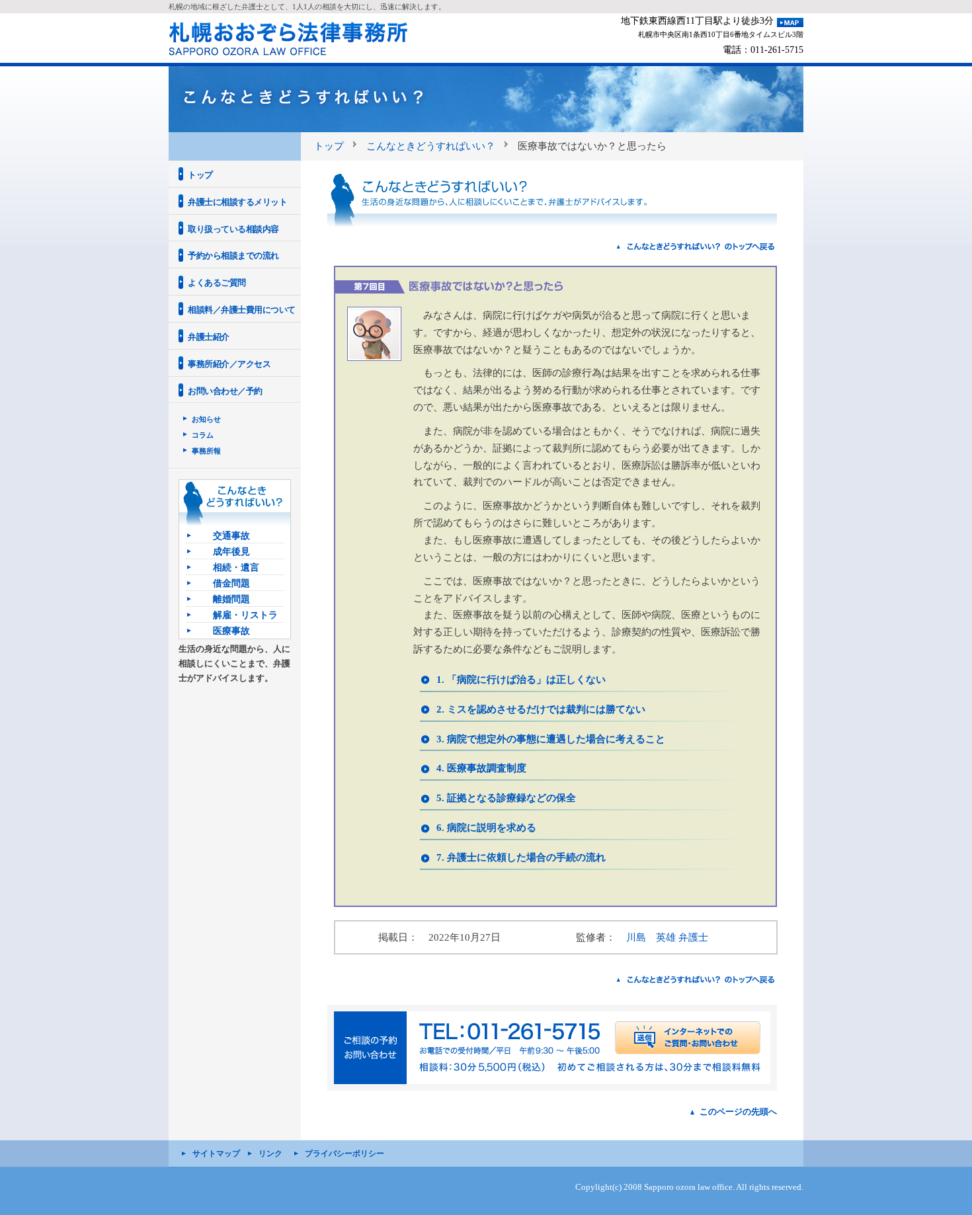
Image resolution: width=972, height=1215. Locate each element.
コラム (203, 435)
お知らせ (206, 419)
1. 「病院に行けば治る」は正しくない (521, 679)
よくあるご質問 (217, 283)
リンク (270, 1153)
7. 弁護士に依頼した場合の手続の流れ (521, 857)
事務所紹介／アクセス (229, 364)
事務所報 (206, 451)
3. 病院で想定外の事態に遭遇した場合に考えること (550, 738)
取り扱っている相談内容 (233, 229)
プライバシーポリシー (344, 1153)
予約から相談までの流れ (233, 255)
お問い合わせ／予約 (225, 391)
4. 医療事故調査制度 (481, 767)
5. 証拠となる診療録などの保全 (506, 797)
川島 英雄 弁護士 (667, 937)
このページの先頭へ (738, 1112)
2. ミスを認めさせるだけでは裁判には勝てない (540, 709)
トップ (329, 145)
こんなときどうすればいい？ (430, 145)
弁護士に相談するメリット (237, 202)
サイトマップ (216, 1153)
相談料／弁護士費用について (242, 310)
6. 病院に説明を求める (486, 827)
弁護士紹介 (208, 337)
